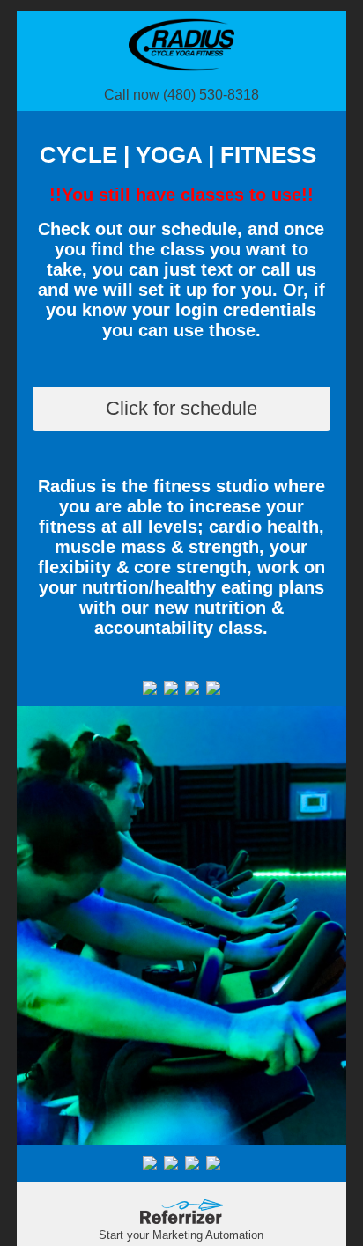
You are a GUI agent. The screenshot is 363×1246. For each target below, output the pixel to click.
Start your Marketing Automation (181, 1235)
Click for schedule (181, 408)
